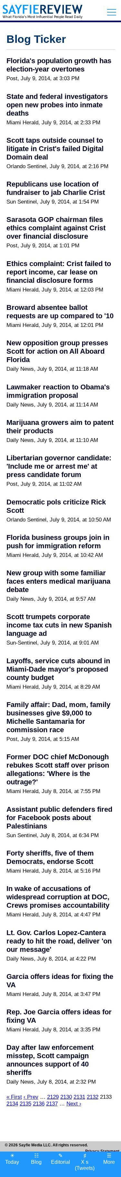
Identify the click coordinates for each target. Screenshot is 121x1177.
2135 (25, 1103)
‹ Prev (31, 1097)
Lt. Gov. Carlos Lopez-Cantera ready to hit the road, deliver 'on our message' (59, 941)
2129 (53, 1097)
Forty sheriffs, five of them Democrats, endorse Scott (50, 857)
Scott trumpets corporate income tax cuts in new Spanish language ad (59, 625)
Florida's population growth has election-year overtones (58, 65)
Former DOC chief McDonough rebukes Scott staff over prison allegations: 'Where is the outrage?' (57, 769)
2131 (79, 1097)
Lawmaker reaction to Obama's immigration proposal (58, 391)
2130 (66, 1097)
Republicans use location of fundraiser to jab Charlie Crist (55, 188)
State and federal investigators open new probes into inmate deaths (57, 104)
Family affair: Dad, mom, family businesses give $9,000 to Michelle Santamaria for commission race (58, 717)
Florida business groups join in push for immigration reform (57, 541)
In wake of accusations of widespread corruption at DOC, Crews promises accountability (57, 897)
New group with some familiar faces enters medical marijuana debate (58, 581)
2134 (12, 1103)
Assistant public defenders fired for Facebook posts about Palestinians (59, 817)
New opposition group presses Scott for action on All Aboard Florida (57, 351)
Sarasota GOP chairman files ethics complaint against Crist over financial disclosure (56, 227)
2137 (52, 1103)
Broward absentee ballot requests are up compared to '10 (60, 311)
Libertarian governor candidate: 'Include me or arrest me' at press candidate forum (58, 466)
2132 (92, 1097)
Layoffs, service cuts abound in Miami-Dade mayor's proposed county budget (58, 669)
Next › (73, 1103)
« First (14, 1097)
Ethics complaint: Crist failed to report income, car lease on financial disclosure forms (58, 272)
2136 (39, 1103)
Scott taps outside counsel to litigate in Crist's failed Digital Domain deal (55, 148)
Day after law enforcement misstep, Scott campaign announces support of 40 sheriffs (50, 1060)
